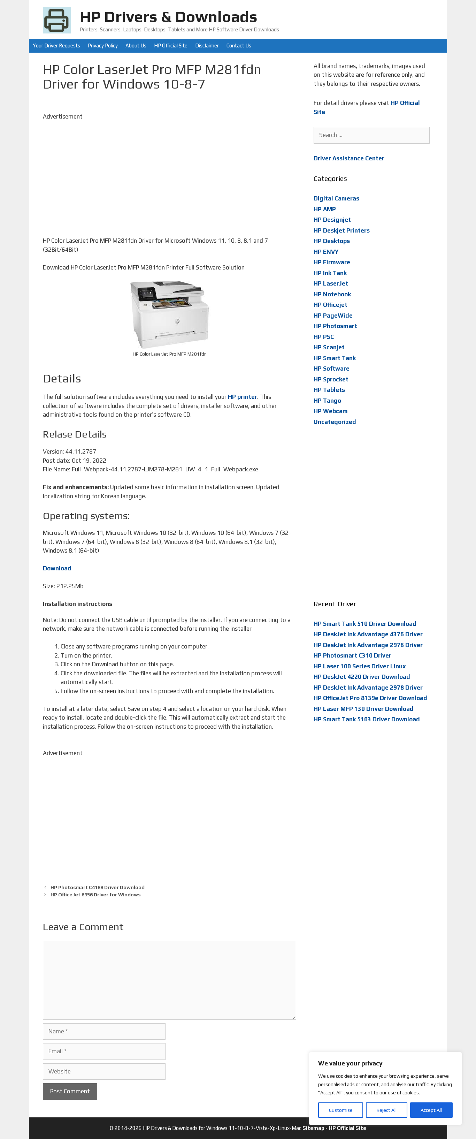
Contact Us (239, 45)
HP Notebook (332, 294)
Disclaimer (207, 45)
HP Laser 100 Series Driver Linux (360, 666)
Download (57, 568)
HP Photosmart (335, 325)
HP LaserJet (331, 283)
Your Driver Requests (56, 45)
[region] (385, 1088)
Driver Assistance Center (349, 158)
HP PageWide (333, 315)
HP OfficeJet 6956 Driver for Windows (96, 894)
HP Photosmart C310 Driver (352, 655)
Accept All (431, 1110)
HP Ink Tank (330, 272)
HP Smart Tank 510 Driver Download (365, 623)
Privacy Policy (103, 45)
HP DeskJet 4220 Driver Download (362, 676)
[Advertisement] (169, 170)
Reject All (387, 1110)
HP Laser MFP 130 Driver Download (364, 708)
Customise (341, 1110)
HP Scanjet (329, 347)
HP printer (242, 396)
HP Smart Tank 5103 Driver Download (367, 719)
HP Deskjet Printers (342, 230)
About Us (135, 45)
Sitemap (313, 1128)
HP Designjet (332, 219)
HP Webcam (331, 411)
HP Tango (327, 400)
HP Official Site (170, 45)
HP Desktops (332, 240)
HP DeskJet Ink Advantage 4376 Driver (368, 634)
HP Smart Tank (335, 358)
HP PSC (324, 336)
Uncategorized (335, 421)
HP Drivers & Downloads (169, 16)
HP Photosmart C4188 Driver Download (98, 887)
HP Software (332, 368)
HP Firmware (332, 262)
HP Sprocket (331, 379)
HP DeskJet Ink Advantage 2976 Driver (368, 644)
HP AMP (325, 209)
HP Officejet (330, 304)
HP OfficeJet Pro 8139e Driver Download (370, 697)
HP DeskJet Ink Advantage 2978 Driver (368, 687)
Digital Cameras (336, 198)
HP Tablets (329, 389)
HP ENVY (326, 251)
